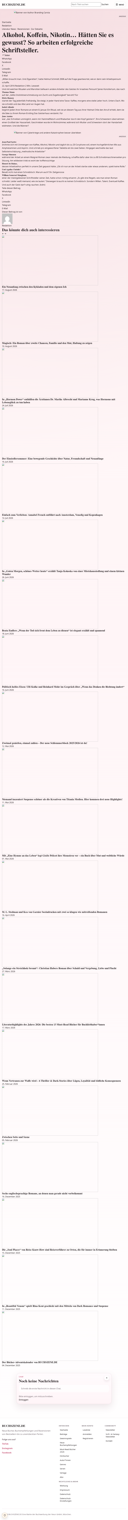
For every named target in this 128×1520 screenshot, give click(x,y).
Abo (61, 1477)
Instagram (7, 1448)
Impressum (65, 1490)
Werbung (64, 1485)
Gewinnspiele (66, 1438)
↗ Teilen (6, 55)
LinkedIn (6, 68)
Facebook (6, 62)
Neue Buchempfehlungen (68, 1443)
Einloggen (23, 1399)
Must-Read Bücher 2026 (68, 1450)
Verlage (63, 1473)
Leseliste (86, 1430)
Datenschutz (65, 1494)
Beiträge (63, 1434)
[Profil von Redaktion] (64, 218)
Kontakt (109, 1441)
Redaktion (7, 25)
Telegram (6, 72)
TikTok (5, 1443)
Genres (63, 1464)
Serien (62, 1468)
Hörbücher (64, 1456)
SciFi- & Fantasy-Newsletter (113, 1435)
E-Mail (5, 75)
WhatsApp (7, 58)
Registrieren (88, 1438)
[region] (64, 801)
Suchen (105, 4)
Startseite (6, 22)
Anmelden (87, 1434)
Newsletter (110, 1430)
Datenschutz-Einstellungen (66, 1499)
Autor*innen (65, 1460)
